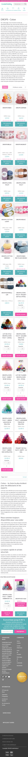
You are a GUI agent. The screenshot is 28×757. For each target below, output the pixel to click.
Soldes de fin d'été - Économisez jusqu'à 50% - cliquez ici (12, 0)
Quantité (20, 305)
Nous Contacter (7, 741)
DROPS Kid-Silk (20, 598)
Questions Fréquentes (5, 695)
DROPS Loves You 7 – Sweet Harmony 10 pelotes (7, 597)
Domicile (7, 10)
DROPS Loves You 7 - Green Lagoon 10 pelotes (7, 421)
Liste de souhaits (13, 10)
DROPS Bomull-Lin (7, 293)
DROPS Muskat (21, 144)
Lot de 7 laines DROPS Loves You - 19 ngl (21, 377)
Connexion (18, 10)
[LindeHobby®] (6, 4)
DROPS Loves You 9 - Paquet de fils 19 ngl (21, 294)
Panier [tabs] (24, 10)
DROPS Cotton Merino (7, 257)
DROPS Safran (21, 108)
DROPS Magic (21, 219)
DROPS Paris (7, 108)
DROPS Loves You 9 (7, 184)
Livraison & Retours (4, 699)
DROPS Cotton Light (7, 220)
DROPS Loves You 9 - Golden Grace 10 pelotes (21, 337)
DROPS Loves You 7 (21, 184)
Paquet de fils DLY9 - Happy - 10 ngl (21, 450)
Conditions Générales (9, 744)
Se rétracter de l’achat (6, 704)
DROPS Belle (7, 144)
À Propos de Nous (5, 691)
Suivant (25, 477)
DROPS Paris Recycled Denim (21, 257)
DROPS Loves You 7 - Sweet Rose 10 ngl (7, 377)
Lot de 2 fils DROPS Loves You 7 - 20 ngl (7, 336)
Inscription (20, 631)
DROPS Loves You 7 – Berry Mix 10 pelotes (7, 450)
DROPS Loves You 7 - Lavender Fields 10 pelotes (21, 421)
